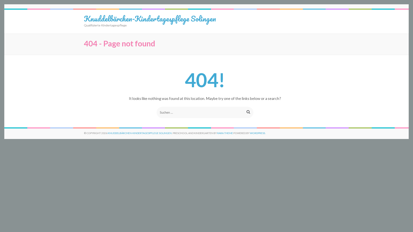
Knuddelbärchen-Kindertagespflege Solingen (150, 18)
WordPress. (258, 133)
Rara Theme (225, 133)
